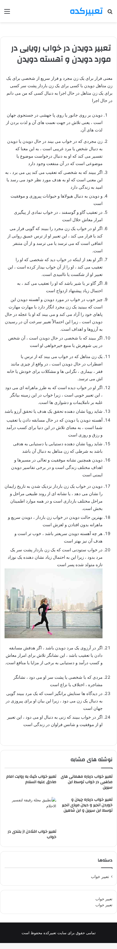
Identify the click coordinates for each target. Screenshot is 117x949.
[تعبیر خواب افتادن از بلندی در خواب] (30, 811)
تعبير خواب (100, 876)
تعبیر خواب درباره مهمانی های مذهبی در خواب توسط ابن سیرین (86, 782)
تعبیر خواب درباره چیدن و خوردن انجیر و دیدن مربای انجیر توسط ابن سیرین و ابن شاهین (87, 805)
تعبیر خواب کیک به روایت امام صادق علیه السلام (31, 779)
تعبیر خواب (103, 899)
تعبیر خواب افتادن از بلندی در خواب (32, 834)
